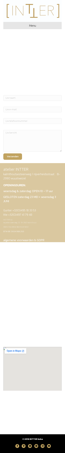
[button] (12, 156)
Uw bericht (9, 127)
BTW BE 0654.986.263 (13, 231)
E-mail (7, 104)
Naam (6, 92)
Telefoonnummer (13, 115)
